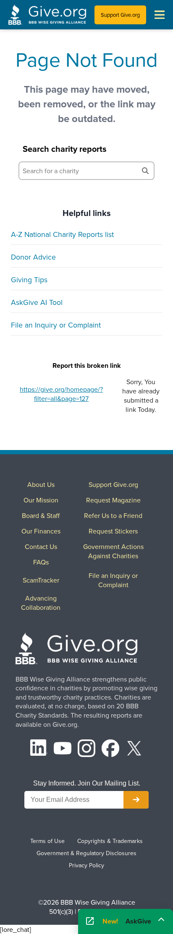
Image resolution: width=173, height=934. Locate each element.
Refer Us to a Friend (113, 515)
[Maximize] (161, 919)
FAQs (41, 562)
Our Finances (40, 531)
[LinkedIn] (39, 749)
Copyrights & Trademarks (110, 841)
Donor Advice (33, 257)
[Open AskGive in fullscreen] (90, 921)
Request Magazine (113, 500)
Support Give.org (120, 14)
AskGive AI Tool (37, 302)
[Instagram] (86, 749)
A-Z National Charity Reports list (62, 234)
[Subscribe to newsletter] (136, 800)
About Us (41, 484)
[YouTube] (62, 749)
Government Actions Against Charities (113, 551)
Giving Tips (29, 279)
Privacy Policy (86, 865)
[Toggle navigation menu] (159, 15)
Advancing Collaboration (40, 602)
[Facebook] (110, 749)
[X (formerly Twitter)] (134, 749)
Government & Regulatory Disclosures (86, 853)
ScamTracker (41, 580)
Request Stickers (113, 531)
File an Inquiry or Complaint (56, 325)
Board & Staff (41, 515)
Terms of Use (47, 841)
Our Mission (41, 500)
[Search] (145, 170)
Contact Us (41, 546)
